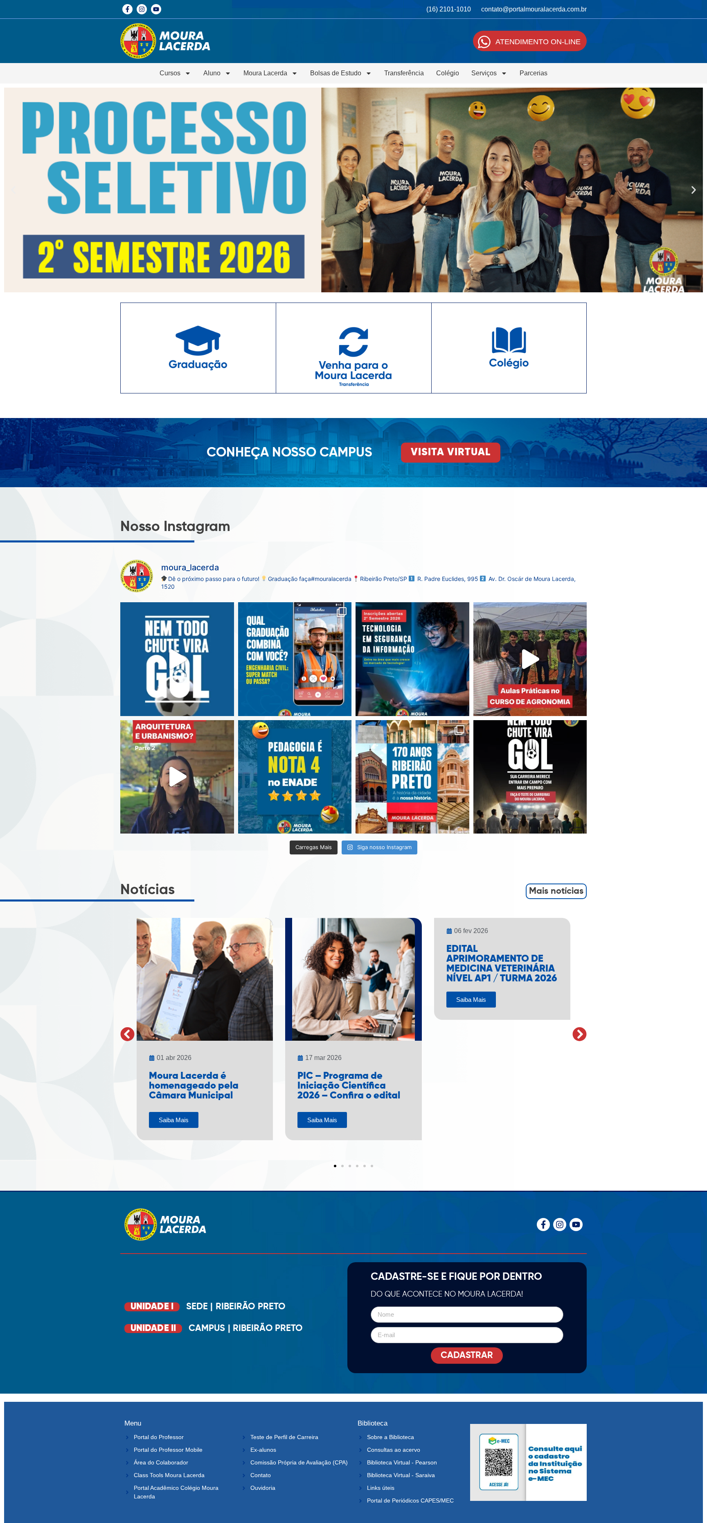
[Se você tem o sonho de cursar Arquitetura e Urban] (177, 777)
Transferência (404, 73)
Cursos (170, 73)
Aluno (212, 73)
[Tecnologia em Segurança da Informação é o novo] (412, 659)
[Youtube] (156, 9)
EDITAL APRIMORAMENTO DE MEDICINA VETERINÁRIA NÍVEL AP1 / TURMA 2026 (501, 963)
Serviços (484, 73)
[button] (13, 190)
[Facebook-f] (127, 9)
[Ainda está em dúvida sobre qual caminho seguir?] (177, 659)
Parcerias (533, 73)
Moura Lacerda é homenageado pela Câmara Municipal (194, 1085)
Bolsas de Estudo (335, 73)
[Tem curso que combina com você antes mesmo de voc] (295, 659)
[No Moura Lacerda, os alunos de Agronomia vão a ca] (530, 659)
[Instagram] (142, 9)
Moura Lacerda (265, 73)
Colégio (447, 73)
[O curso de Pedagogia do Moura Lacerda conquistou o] (295, 777)
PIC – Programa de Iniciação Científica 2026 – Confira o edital (348, 1085)
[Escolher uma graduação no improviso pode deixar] (530, 777)
